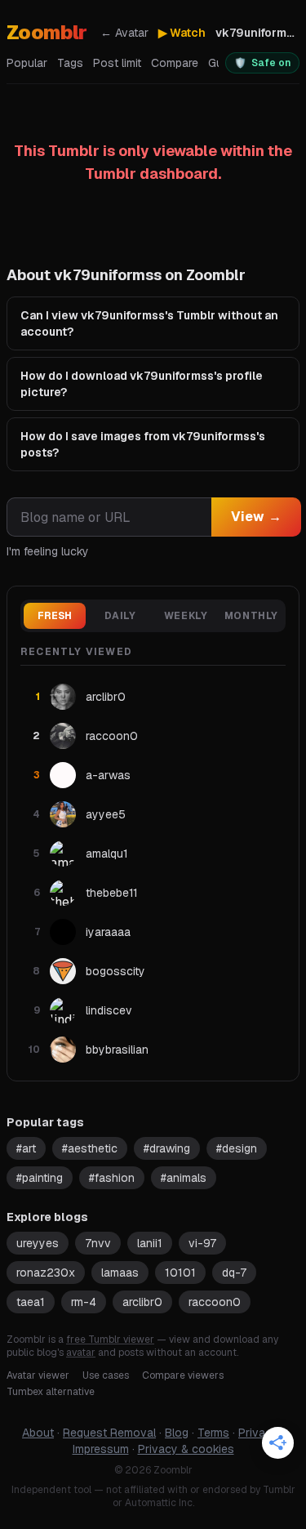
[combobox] (109, 517)
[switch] (262, 63)
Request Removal (109, 1432)
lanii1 (149, 1243)
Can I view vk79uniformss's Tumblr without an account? (149, 323)
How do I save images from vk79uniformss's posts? (142, 444)
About (38, 1432)
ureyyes (37, 1243)
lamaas (120, 1272)
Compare (174, 63)
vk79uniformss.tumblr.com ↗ (257, 32)
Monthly (251, 615)
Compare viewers (183, 1375)
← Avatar (124, 32)
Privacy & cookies (186, 1449)
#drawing (167, 1148)
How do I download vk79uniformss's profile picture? (141, 383)
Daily (119, 615)
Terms (213, 1432)
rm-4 (83, 1302)
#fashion (112, 1177)
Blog (176, 1432)
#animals (183, 1177)
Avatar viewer (38, 1375)
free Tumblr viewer (110, 1339)
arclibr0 (142, 1302)
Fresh (55, 615)
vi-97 (202, 1243)
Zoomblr (47, 32)
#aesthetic (90, 1148)
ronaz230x (45, 1272)
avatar (80, 1352)
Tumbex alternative (51, 1391)
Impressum (101, 1449)
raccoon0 (214, 1302)
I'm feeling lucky (48, 551)
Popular (27, 63)
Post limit (117, 63)
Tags (70, 63)
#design (236, 1148)
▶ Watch (182, 32)
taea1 (30, 1302)
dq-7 (234, 1272)
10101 (180, 1272)
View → (256, 516)
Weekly (186, 615)
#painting (39, 1177)
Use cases (105, 1375)
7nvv (98, 1243)
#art (26, 1148)
